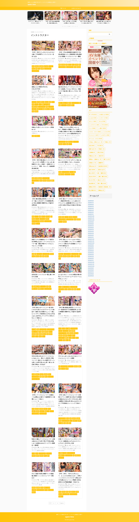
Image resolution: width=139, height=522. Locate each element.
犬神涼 (75, 95)
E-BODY (66, 210)
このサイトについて (76, 8)
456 (64, 284)
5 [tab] (69, 26)
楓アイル (107, 159)
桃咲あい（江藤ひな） (95, 159)
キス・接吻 (44, 320)
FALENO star (64, 363)
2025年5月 (91, 229)
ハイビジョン (49, 97)
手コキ (77, 284)
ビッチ (73, 282)
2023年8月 (91, 270)
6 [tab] (71, 26)
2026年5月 (91, 206)
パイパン (48, 92)
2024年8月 (91, 246)
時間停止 (51, 251)
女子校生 (42, 94)
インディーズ (103, 118)
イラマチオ (41, 480)
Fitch (65, 61)
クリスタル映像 (37, 96)
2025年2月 (91, 235)
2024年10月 (91, 243)
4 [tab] (67, 26)
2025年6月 (91, 227)
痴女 (80, 61)
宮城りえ (34, 326)
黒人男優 (92, 190)
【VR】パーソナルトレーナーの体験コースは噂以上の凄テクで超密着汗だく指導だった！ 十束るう (43, 397)
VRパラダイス (48, 58)
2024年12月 (91, 239)
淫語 (76, 60)
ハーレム (62, 282)
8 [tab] (74, 26)
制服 (33, 96)
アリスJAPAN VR (73, 409)
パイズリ (38, 212)
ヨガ (36, 63)
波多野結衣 (78, 322)
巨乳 (34, 60)
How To (77, 487)
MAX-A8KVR (41, 404)
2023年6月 (91, 273)
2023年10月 (91, 266)
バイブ (65, 325)
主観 (75, 210)
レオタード (42, 97)
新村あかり (69, 247)
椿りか (44, 369)
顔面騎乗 (75, 315)
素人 (39, 282)
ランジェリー (93, 135)
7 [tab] (72, 26)
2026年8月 (91, 200)
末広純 (50, 369)
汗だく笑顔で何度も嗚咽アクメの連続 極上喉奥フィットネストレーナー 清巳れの (43, 476)
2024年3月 (91, 256)
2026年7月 (91, 202)
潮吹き (52, 210)
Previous (29, 17)
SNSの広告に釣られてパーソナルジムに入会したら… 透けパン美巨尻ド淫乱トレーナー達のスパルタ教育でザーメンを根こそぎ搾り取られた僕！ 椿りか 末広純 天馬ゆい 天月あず (43, 360)
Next (110, 17)
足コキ (41, 91)
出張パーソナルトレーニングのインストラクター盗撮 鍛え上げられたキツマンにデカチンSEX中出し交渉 (70, 441)
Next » (62, 503)
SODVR (62, 487)
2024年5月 (91, 252)
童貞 (40, 92)
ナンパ (92, 128)
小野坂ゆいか (34, 133)
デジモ (105, 124)
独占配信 (69, 61)
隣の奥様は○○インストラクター (46, 207)
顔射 (50, 210)
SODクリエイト (69, 96)
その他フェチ (104, 114)
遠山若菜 (92, 183)
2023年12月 (91, 262)
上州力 (39, 323)
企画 (34, 249)
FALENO (73, 360)
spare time (32, 4)
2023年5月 (91, 275)
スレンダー (42, 61)
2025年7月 (91, 225)
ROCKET (37, 249)
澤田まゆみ (92, 166)
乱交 (68, 284)
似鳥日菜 (37, 172)
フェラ (38, 321)
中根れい (108, 142)
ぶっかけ (92, 118)
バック (36, 325)
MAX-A (44, 131)
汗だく (62, 61)
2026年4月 (91, 208)
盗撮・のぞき (46, 282)
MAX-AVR (38, 406)
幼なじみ (52, 94)
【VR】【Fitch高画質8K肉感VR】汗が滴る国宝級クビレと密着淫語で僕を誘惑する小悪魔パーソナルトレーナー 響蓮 (70, 54)
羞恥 (48, 251)
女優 (41, 131)
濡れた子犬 (69, 407)
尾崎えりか (45, 91)
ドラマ (67, 137)
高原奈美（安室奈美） (104, 186)
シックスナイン (63, 319)
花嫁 (77, 98)
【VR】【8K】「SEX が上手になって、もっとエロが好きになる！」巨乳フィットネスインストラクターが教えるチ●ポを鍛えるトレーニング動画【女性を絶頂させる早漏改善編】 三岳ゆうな (70, 478)
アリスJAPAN (45, 326)
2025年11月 (91, 218)
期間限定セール (65, 446)
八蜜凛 (76, 361)
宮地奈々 (101, 149)
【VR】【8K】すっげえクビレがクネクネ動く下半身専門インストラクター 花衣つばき (43, 54)
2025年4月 (91, 231)
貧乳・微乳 (103, 176)
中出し (38, 61)
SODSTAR (60, 100)
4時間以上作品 (77, 169)
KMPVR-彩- (77, 247)
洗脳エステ (73, 98)
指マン (68, 320)
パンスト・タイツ (95, 131)
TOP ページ (63, 8)
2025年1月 (91, 237)
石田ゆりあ (101, 169)
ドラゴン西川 (36, 371)
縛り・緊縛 (102, 173)
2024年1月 (91, 260)
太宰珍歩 (68, 360)
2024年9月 (91, 245)
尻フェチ (66, 165)
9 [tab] (75, 26)
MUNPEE (74, 249)
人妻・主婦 (44, 213)
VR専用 (33, 63)
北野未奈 (34, 212)
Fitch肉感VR (74, 58)
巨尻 (45, 94)
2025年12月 (91, 216)
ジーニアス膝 (71, 210)
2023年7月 (91, 272)
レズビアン (105, 135)
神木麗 (64, 96)
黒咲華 (38, 450)
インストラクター (42, 63)
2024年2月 (91, 258)
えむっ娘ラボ (37, 483)
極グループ (42, 58)
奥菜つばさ (92, 149)
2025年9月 (91, 221)
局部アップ (41, 402)
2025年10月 (91, 220)
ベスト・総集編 (74, 164)
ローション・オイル (48, 208)
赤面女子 (35, 280)
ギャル (40, 447)
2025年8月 (91, 223)
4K (61, 96)
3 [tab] (66, 26)
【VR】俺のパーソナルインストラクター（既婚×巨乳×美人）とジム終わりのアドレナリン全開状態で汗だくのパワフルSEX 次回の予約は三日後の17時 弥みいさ (70, 203)
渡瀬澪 (101, 162)
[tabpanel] (35, 18)
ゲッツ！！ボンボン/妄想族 (74, 165)
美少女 (50, 481)
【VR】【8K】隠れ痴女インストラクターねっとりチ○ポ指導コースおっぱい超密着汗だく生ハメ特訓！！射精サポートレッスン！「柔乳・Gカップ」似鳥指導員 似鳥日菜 (43, 164)
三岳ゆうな (60, 412)
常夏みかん (92, 155)
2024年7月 (91, 248)
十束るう (50, 402)
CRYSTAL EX (37, 97)
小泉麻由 (92, 152)
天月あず (44, 366)
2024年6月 (91, 250)
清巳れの (47, 480)
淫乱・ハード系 (50, 483)
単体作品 (43, 60)
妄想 (42, 247)
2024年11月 (91, 241)
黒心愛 (40, 484)
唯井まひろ (69, 135)
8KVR (46, 60)
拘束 (101, 155)
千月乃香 (100, 145)
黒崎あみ (101, 190)
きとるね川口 (77, 135)
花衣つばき (38, 60)
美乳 (33, 97)
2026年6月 (91, 204)
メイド (48, 94)
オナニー (37, 92)
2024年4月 (91, 254)
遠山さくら (101, 180)
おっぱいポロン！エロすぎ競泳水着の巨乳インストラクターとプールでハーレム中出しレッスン (70, 276)
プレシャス (34, 450)
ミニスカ (106, 131)
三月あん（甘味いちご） (95, 142)
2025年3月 (91, 233)
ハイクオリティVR (50, 61)
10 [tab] (77, 26)
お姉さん (50, 401)
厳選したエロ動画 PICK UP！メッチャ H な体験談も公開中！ (69, 514)
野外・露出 (102, 183)
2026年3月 (91, 210)
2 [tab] (64, 26)
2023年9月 (91, 268)
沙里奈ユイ (92, 162)
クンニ (71, 315)
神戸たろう (34, 251)
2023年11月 (91, 264)
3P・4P (47, 481)
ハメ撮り (102, 128)
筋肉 (41, 320)
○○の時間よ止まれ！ (44, 249)
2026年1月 (91, 214)
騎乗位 (44, 173)
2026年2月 (91, 212)
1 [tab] (62, 26)
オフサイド (78, 282)
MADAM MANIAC (38, 213)
